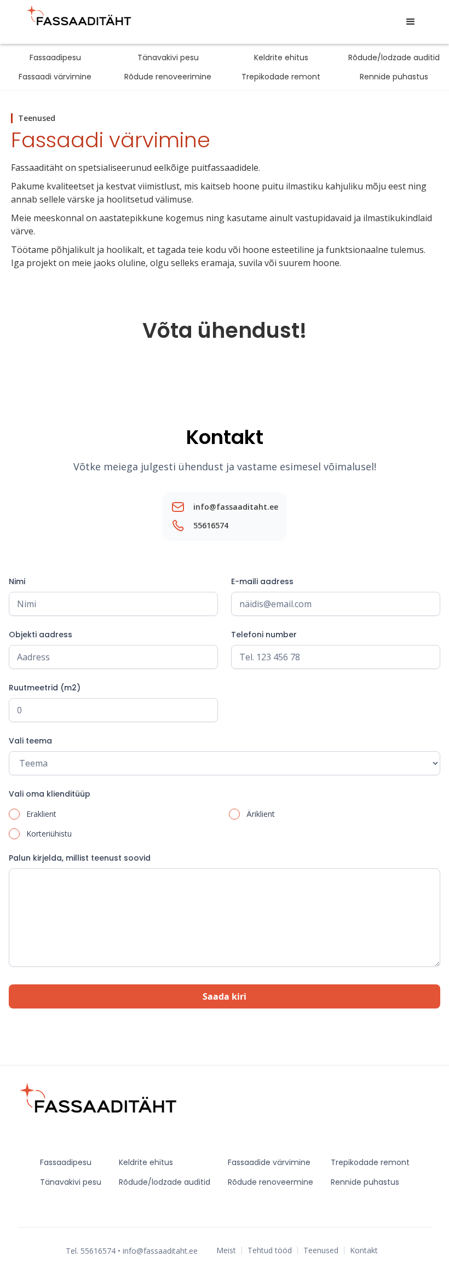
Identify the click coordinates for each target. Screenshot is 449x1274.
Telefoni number (264, 634)
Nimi (17, 581)
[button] (411, 22)
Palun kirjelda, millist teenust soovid (80, 857)
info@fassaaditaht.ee (235, 506)
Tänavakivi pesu (168, 57)
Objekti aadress (40, 634)
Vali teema (30, 740)
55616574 (210, 525)
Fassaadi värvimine (55, 76)
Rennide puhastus (394, 76)
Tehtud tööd (269, 1250)
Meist (226, 1250)
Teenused (320, 1250)
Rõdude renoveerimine (167, 76)
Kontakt (364, 1250)
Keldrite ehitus (281, 57)
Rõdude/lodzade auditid (394, 57)
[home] (80, 21)
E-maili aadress (262, 581)
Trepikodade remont (280, 76)
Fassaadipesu (55, 57)
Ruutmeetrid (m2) (44, 687)
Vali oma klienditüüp (49, 793)
